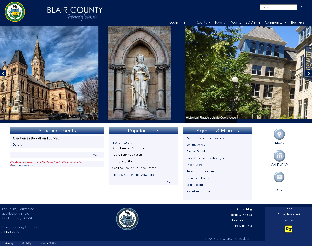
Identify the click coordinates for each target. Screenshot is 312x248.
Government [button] (179, 22)
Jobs (279, 189)
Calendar (279, 164)
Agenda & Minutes (240, 214)
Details (17, 144)
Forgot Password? (288, 214)
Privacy (8, 242)
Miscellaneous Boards (200, 191)
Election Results (122, 142)
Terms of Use (48, 242)
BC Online (253, 22)
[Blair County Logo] (50, 4)
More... (97, 154)
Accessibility (244, 209)
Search (305, 7)
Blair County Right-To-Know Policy (133, 174)
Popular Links (243, 225)
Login (288, 208)
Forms (220, 22)
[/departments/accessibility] (288, 228)
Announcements (242, 219)
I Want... (235, 22)
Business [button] (298, 22)
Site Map (26, 242)
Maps (279, 143)
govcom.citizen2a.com (23, 164)
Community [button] (274, 22)
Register (288, 219)
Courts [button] (202, 22)
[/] (127, 218)
